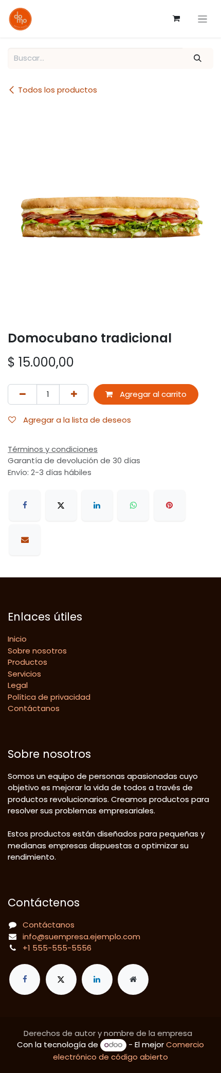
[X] (61, 505)
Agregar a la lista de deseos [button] (76, 419)
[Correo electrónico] (24, 539)
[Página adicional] (133, 979)
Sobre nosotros (37, 650)
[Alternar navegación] (203, 19)
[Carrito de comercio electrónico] (176, 18)
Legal (18, 685)
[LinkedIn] (97, 505)
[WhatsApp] (133, 505)
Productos (27, 662)
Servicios (24, 673)
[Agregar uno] (73, 394)
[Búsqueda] (197, 58)
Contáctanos (34, 708)
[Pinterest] (169, 505)
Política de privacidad (49, 697)
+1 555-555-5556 (57, 947)
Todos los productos (57, 89)
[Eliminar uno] (22, 394)
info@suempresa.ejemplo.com (81, 936)
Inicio (17, 638)
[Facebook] (24, 505)
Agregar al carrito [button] (152, 394)
